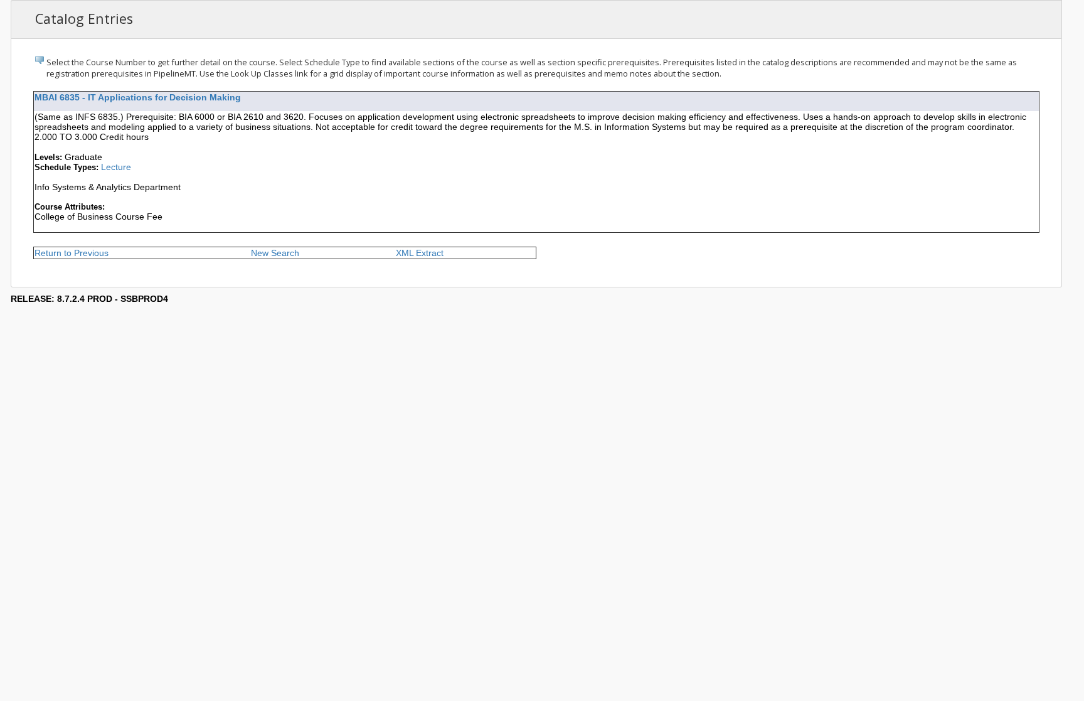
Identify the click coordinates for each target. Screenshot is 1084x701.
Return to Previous (72, 253)
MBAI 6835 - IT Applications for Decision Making (138, 97)
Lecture (116, 167)
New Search (275, 253)
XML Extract (420, 253)
